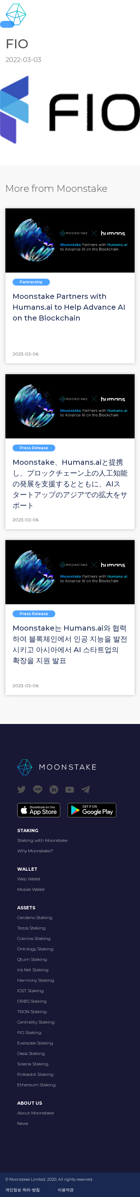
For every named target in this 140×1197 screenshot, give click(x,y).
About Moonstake (35, 1113)
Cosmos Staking (34, 938)
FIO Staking (29, 1032)
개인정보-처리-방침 (22, 1189)
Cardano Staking (34, 917)
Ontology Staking (35, 948)
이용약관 (66, 1189)
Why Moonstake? (35, 850)
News (22, 1123)
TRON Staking (32, 1011)
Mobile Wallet (31, 889)
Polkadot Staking (35, 1074)
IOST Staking (30, 990)
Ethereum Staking (36, 1084)
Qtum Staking (32, 959)
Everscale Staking (35, 1043)
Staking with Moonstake (42, 840)
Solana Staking (32, 1063)
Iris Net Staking (32, 969)
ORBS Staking (32, 1001)
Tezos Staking (31, 928)
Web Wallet (29, 879)
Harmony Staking (35, 980)
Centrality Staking (36, 1022)
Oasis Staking (31, 1053)
